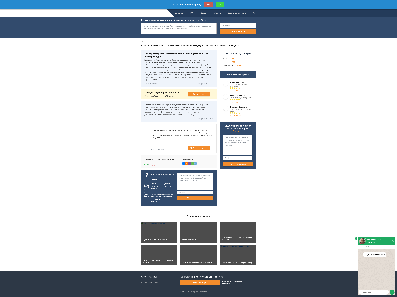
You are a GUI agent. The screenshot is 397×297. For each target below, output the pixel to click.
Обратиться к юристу (195, 198)
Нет (208, 4)
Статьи (204, 13)
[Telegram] (195, 163)
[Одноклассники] (186, 163)
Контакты (178, 13)
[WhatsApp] (192, 163)
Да (220, 4)
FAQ (192, 13)
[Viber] (189, 163)
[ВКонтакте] (183, 163)
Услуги (217, 13)
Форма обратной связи (150, 282)
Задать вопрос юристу (238, 13)
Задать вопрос (237, 31)
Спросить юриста (200, 148)
